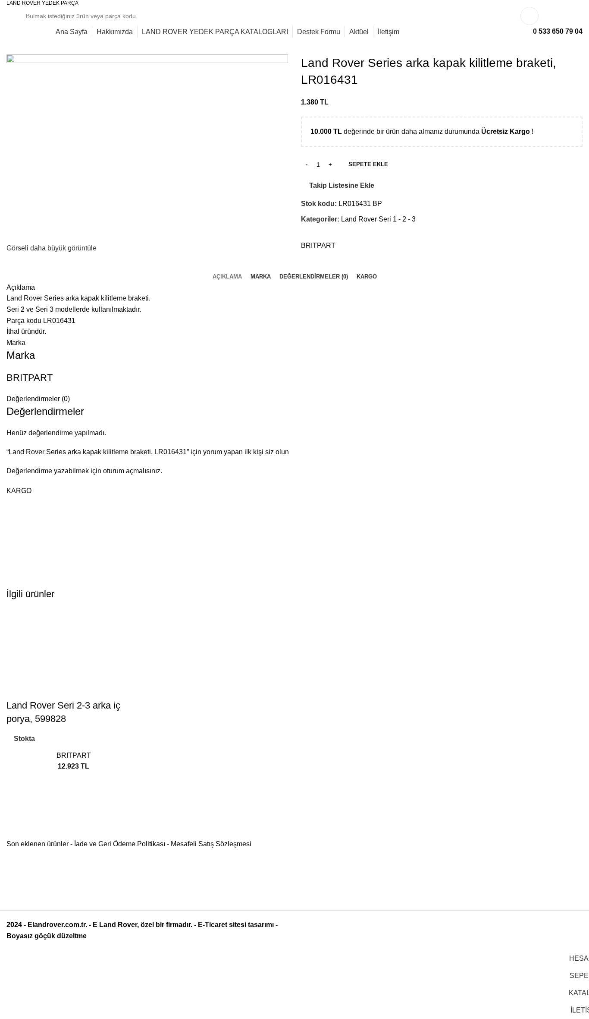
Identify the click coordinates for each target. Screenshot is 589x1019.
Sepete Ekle (368, 164)
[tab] (227, 277)
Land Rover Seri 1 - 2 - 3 (378, 219)
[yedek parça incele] (73, 654)
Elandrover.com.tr (56, 924)
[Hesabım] (529, 16)
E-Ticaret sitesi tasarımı (236, 924)
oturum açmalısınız (131, 471)
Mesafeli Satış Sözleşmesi (211, 844)
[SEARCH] (491, 16)
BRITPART (318, 245)
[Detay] (147, 148)
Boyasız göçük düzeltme (46, 936)
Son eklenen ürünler (37, 844)
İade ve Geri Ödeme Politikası (119, 844)
